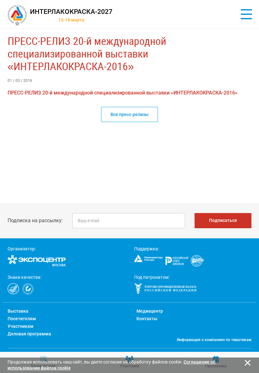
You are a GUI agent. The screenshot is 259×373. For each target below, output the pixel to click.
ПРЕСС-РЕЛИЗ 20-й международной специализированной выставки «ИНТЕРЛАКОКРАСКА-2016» (87, 54)
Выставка (18, 311)
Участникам (20, 326)
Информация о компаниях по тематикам (214, 340)
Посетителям (22, 318)
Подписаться (223, 220)
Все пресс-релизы (129, 114)
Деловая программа (29, 333)
